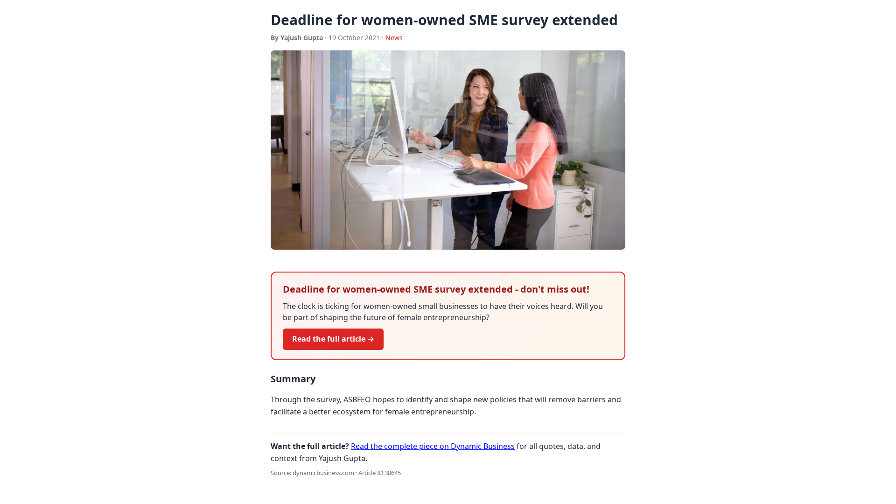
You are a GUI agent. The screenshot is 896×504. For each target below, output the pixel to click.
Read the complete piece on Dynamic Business (433, 446)
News (394, 37)
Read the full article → (333, 339)
